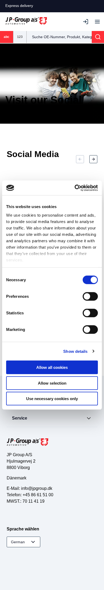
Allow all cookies (52, 367)
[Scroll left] (80, 159)
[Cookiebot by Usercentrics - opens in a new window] (75, 187)
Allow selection (52, 383)
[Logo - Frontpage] (26, 21)
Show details (75, 351)
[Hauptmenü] (97, 22)
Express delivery (19, 5)
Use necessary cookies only (52, 398)
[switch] (90, 296)
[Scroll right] (93, 159)
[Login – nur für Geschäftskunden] (87, 22)
